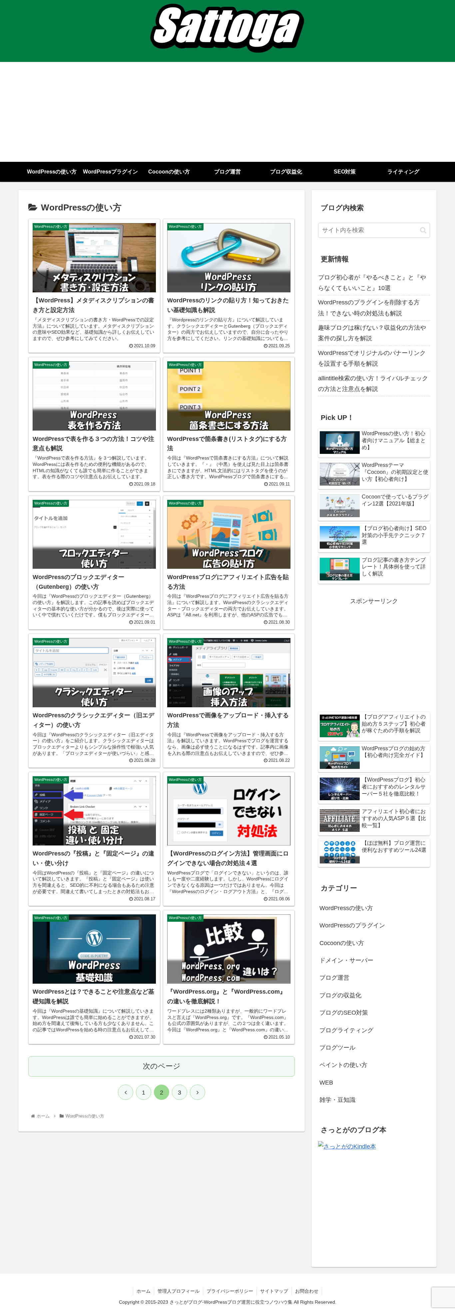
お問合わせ (306, 1291)
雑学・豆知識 (337, 1100)
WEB (326, 1082)
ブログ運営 (334, 977)
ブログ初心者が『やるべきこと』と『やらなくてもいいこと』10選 (372, 282)
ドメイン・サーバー (346, 960)
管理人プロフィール (179, 1291)
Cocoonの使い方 (341, 943)
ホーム (144, 1291)
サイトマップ (274, 1291)
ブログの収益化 (340, 995)
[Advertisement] (227, 112)
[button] (423, 230)
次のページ (162, 1066)
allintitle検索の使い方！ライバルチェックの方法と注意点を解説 (373, 383)
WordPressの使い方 (346, 908)
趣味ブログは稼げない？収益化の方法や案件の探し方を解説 (372, 333)
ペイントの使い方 (343, 1065)
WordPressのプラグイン (352, 925)
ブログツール (337, 1047)
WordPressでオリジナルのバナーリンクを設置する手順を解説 (372, 358)
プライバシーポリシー (230, 1291)
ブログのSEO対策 (343, 1012)
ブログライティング (346, 1030)
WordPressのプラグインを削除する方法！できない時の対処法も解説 (369, 307)
